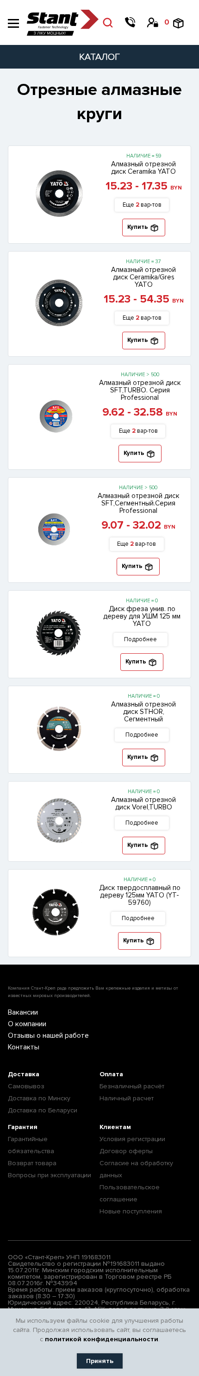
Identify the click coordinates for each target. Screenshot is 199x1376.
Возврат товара (32, 1163)
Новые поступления (131, 1211)
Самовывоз (26, 1086)
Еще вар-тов (142, 204)
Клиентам (115, 1127)
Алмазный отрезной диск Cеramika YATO (143, 167)
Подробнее (140, 639)
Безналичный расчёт (132, 1086)
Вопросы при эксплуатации (49, 1175)
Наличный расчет (127, 1098)
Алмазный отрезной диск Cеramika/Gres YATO (143, 277)
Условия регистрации (132, 1139)
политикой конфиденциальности (101, 1339)
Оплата (111, 1074)
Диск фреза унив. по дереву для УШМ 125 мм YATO (141, 616)
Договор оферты (126, 1151)
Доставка (23, 1074)
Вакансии (23, 1012)
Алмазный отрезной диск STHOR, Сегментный (143, 712)
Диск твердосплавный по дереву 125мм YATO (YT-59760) (139, 895)
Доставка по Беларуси (42, 1110)
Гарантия (22, 1127)
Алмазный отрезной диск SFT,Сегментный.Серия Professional (138, 503)
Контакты (23, 1047)
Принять (99, 1361)
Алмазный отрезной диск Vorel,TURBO (143, 803)
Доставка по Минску (39, 1098)
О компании (27, 1024)
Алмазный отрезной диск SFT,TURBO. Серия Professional (139, 390)
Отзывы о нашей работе (48, 1035)
